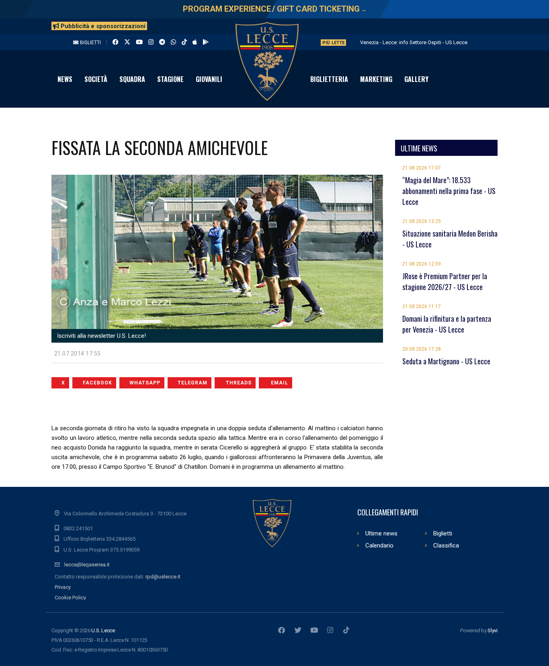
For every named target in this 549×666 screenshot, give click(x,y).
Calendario (379, 545)
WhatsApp (144, 383)
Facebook (97, 383)
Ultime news (381, 533)
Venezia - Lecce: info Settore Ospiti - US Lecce (413, 42)
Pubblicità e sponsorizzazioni (102, 26)
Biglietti (90, 42)
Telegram (192, 383)
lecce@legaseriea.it (87, 565)
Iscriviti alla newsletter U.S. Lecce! (100, 335)
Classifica (446, 545)
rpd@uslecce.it (162, 577)
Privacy (63, 587)
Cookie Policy (70, 597)
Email (279, 383)
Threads (239, 383)
